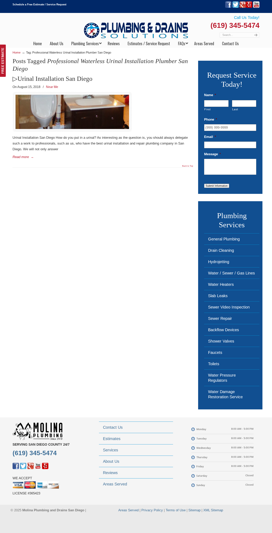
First (207, 109)
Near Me (52, 87)
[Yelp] (249, 6)
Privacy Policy (152, 510)
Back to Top (187, 166)
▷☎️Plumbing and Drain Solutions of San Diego (136, 26)
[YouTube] (256, 6)
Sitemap (194, 510)
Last (235, 109)
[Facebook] (228, 6)
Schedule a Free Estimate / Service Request (39, 4)
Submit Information (217, 185)
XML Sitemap (213, 510)
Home (17, 52)
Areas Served (128, 510)
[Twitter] (235, 6)
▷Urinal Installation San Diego (52, 78)
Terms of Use (176, 510)
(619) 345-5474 (234, 25)
